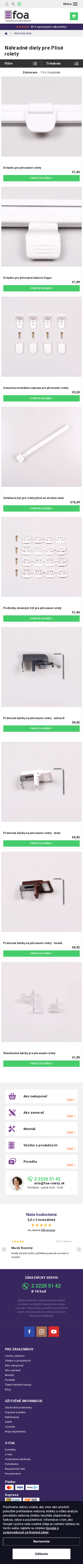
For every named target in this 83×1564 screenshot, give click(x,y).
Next (79, 1249)
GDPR (8, 1421)
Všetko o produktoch (18, 1360)
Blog (8, 1389)
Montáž (9, 1375)
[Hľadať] (13, 4)
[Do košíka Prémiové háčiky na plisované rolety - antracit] (41, 728)
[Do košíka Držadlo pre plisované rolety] (41, 178)
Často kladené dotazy (18, 1384)
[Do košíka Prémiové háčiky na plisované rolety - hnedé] (41, 953)
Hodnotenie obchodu (18, 1459)
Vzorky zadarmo (15, 1355)
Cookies (10, 1426)
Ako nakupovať (14, 1365)
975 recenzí (48, 1230)
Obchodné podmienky (18, 1407)
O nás (8, 1454)
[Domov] (6, 33)
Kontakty (10, 1449)
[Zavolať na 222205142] (19, 4)
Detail (41, 288)
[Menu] (70, 4)
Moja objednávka (15, 1431)
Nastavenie (41, 1541)
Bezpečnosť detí (15, 1468)
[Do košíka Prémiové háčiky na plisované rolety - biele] (41, 843)
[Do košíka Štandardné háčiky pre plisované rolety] (41, 1063)
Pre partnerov (13, 1473)
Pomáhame (11, 1464)
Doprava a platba (15, 1412)
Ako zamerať (13, 1370)
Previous (4, 1249)
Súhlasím (41, 1554)
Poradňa (10, 1379)
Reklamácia (12, 1417)
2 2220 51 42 (47, 1179)
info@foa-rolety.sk (49, 1183)
